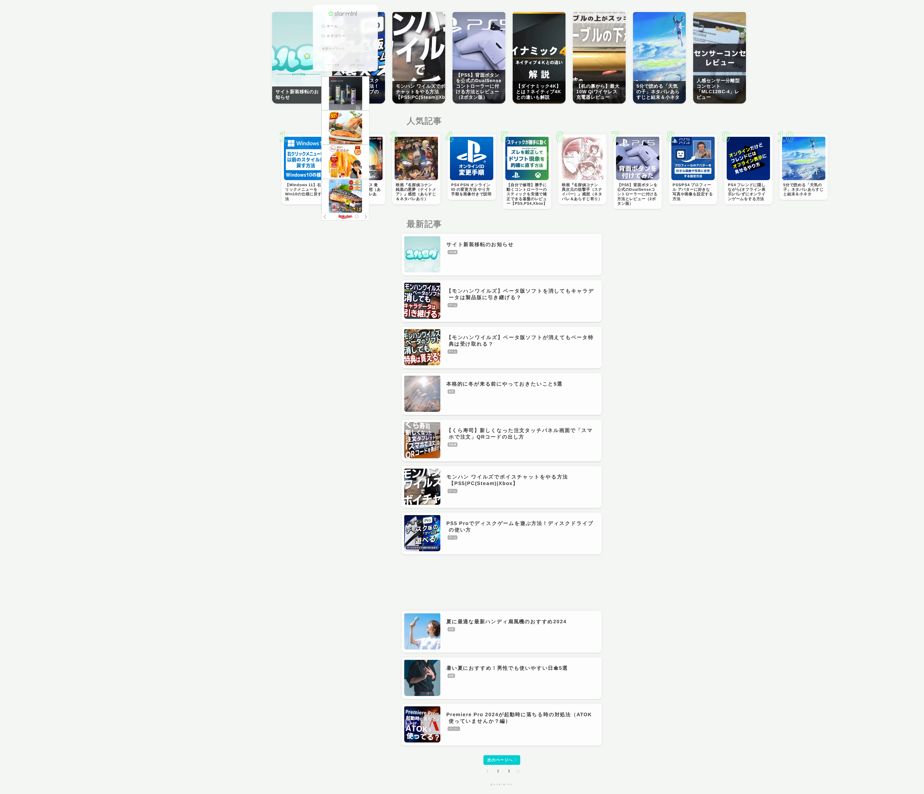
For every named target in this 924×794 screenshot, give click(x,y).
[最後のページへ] (517, 771)
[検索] (367, 48)
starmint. (504, 784)
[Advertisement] (501, 583)
